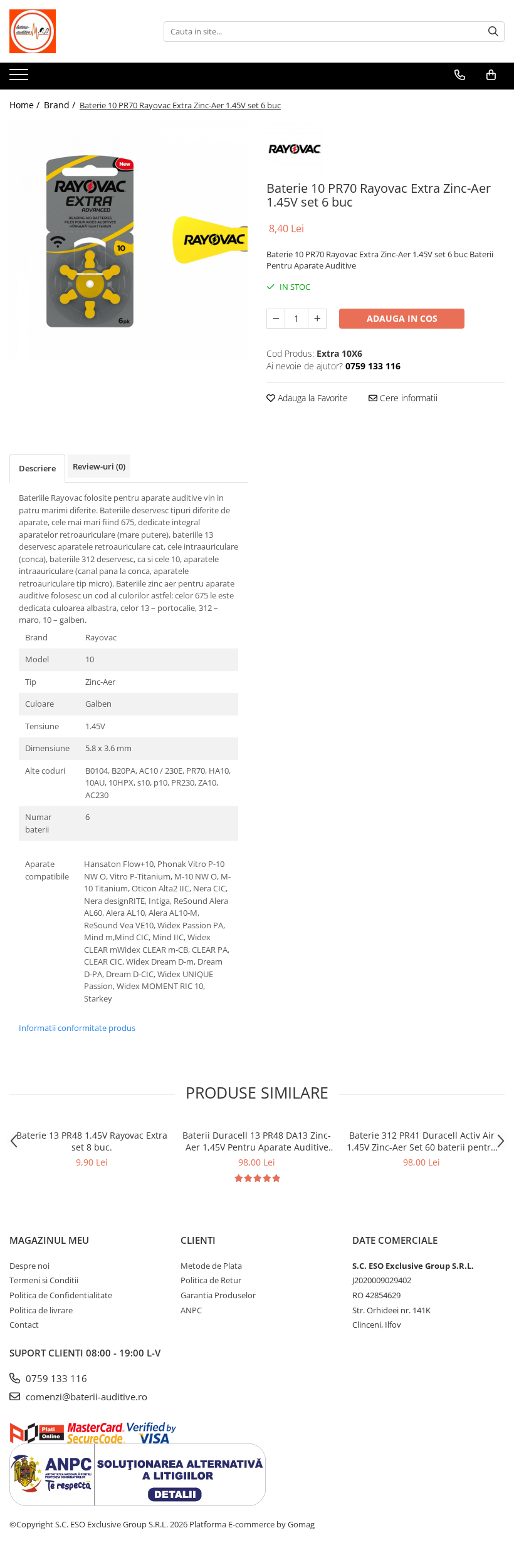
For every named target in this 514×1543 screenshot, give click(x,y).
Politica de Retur (211, 1280)
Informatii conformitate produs (77, 1027)
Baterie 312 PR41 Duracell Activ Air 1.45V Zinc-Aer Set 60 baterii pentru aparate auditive (421, 1141)
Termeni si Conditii (43, 1280)
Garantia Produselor (218, 1295)
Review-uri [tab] (99, 466)
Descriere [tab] (37, 468)
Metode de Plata (211, 1265)
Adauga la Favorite (311, 398)
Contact (24, 1324)
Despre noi (29, 1265)
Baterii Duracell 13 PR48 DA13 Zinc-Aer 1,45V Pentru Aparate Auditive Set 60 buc (256, 1141)
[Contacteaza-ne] (460, 75)
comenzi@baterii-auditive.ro (85, 1396)
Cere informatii (407, 398)
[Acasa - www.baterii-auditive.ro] (72, 31)
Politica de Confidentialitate (60, 1295)
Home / (25, 105)
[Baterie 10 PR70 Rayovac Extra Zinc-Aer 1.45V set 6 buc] (128, 240)
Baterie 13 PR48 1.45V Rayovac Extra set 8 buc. (91, 1141)
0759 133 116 (55, 1378)
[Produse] (20, 78)
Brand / (61, 105)
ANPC (191, 1310)
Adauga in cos (402, 318)
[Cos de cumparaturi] (491, 75)
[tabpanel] (128, 240)
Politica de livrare (41, 1310)
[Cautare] (493, 31)
